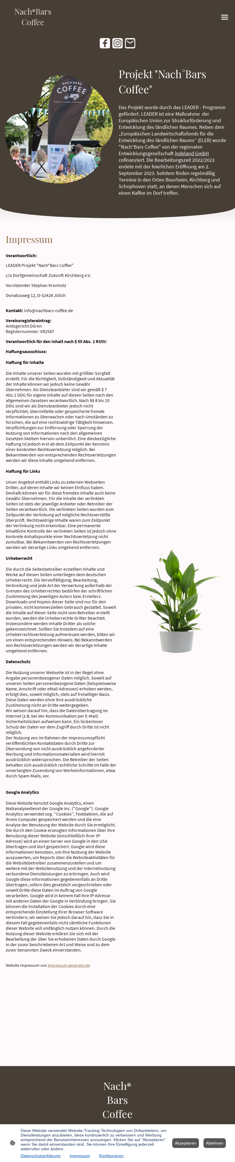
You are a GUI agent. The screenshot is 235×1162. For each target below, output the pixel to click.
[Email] (130, 43)
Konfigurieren (111, 1155)
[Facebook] (105, 43)
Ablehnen (214, 1143)
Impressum (80, 1155)
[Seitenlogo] (33, 29)
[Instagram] (117, 43)
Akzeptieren (185, 1143)
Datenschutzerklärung (40, 1155)
